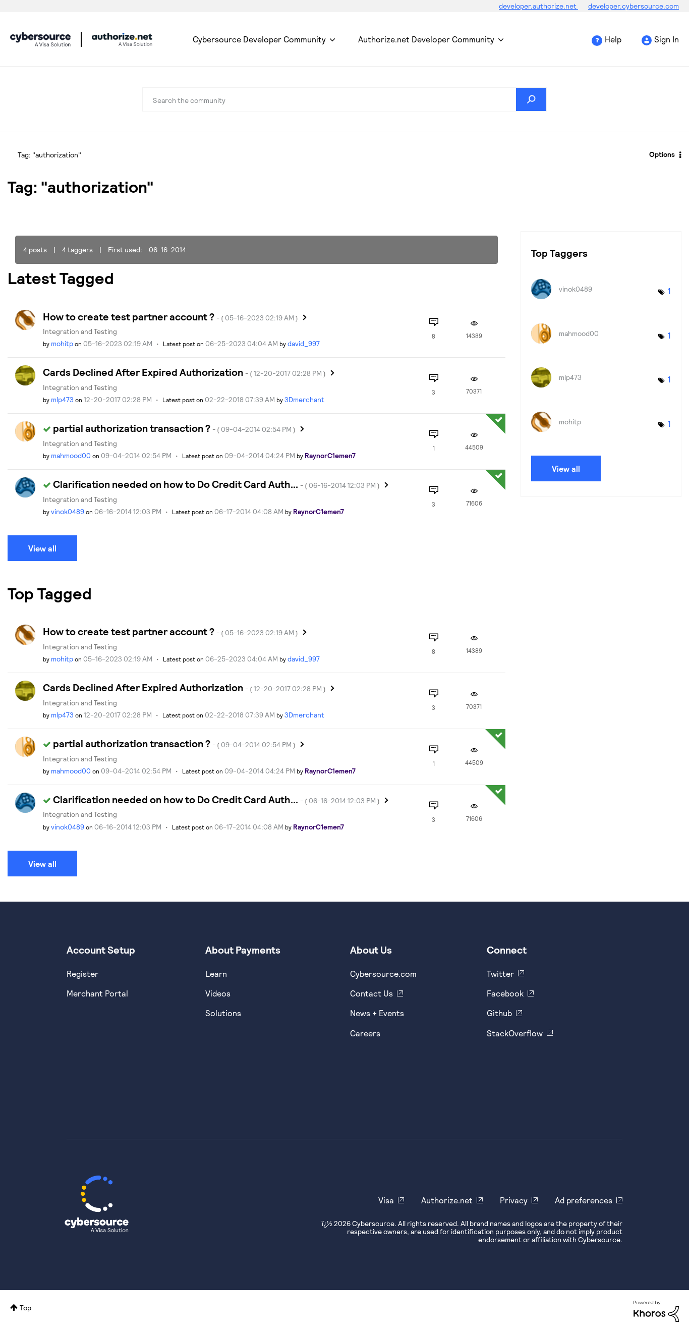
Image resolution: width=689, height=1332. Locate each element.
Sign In (666, 39)
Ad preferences (583, 1200)
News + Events (377, 1013)
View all (42, 548)
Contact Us (371, 993)
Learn (216, 973)
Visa (386, 1200)
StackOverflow (515, 1033)
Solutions (223, 1013)
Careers (365, 1033)
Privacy (514, 1200)
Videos (218, 993)
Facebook (505, 993)
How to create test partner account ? (170, 316)
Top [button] (25, 1307)
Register (82, 973)
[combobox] (344, 99)
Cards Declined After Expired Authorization (184, 372)
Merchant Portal (97, 993)
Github (499, 1013)
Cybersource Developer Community (40, 39)
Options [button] (662, 154)
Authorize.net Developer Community (426, 39)
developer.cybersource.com (633, 6)
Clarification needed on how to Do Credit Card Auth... (216, 484)
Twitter (500, 973)
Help (613, 39)
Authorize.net (447, 1200)
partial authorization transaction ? (174, 428)
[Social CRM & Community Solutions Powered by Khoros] (656, 1310)
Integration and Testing (80, 331)
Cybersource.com (383, 973)
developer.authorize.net (538, 6)
